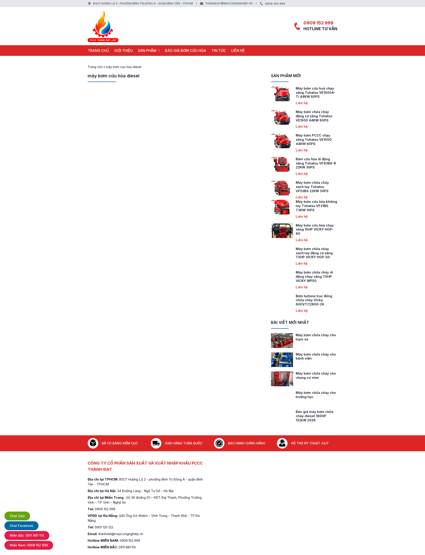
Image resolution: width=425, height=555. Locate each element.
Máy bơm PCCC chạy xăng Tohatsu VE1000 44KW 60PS (314, 139)
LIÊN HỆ (238, 50)
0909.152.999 (130, 540)
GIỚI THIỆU (123, 50)
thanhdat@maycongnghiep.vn (229, 3)
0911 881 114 (27, 535)
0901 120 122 (104, 527)
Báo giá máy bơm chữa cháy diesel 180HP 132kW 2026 (314, 416)
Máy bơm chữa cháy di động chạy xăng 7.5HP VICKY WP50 (314, 276)
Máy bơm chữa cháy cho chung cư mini (316, 375)
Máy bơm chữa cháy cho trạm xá (316, 337)
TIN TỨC (218, 50)
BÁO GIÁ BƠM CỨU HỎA (185, 50)
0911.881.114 (127, 547)
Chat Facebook (21, 526)
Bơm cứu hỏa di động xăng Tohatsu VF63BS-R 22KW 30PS (316, 163)
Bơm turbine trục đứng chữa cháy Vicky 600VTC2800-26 (314, 300)
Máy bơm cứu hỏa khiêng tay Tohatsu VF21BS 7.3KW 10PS (316, 205)
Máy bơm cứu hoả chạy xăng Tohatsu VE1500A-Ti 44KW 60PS (315, 92)
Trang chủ (98, 50)
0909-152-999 (275, 3)
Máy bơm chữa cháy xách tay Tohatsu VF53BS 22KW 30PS (312, 186)
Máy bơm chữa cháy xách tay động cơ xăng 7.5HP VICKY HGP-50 (314, 253)
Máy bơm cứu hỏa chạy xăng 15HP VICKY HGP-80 (315, 229)
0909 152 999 (318, 22)
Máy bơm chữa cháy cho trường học (316, 395)
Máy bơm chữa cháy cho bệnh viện (316, 356)
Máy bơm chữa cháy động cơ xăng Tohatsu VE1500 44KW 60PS (314, 116)
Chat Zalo (17, 516)
